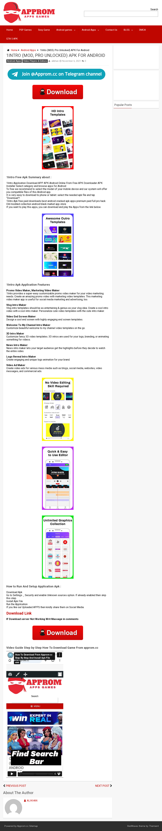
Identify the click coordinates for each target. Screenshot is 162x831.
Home (9, 29)
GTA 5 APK (12, 38)
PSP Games (25, 29)
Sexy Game (44, 29)
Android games (64, 29)
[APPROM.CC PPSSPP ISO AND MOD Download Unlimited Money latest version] (29, 22)
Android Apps (89, 29)
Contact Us (111, 29)
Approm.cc (23, 826)
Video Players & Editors (35, 61)
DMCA (142, 29)
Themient (154, 826)
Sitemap (33, 826)
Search (154, 9)
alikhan (55, 61)
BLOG (127, 29)
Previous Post (16, 785)
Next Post (102, 785)
